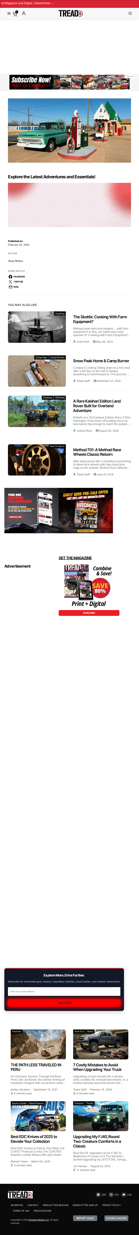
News (90, 1031)
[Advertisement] (69, 46)
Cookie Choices (116, 1218)
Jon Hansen (80, 1166)
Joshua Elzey (84, 430)
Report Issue (85, 1218)
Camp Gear (41, 357)
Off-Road (59, 397)
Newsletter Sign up (85, 1205)
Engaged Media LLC (39, 1220)
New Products (57, 446)
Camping (59, 313)
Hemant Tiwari (19, 1161)
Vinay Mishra (15, 260)
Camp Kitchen (57, 357)
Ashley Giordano (20, 1089)
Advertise (17, 1205)
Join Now (64, 1003)
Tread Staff (83, 380)
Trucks (90, 1103)
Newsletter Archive (55, 1205)
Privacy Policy (111, 1205)
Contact (33, 1205)
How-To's (79, 1031)
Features (47, 397)
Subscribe (89, 613)
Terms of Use (21, 1210)
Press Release (43, 1210)
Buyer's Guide (19, 1103)
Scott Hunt (83, 341)
